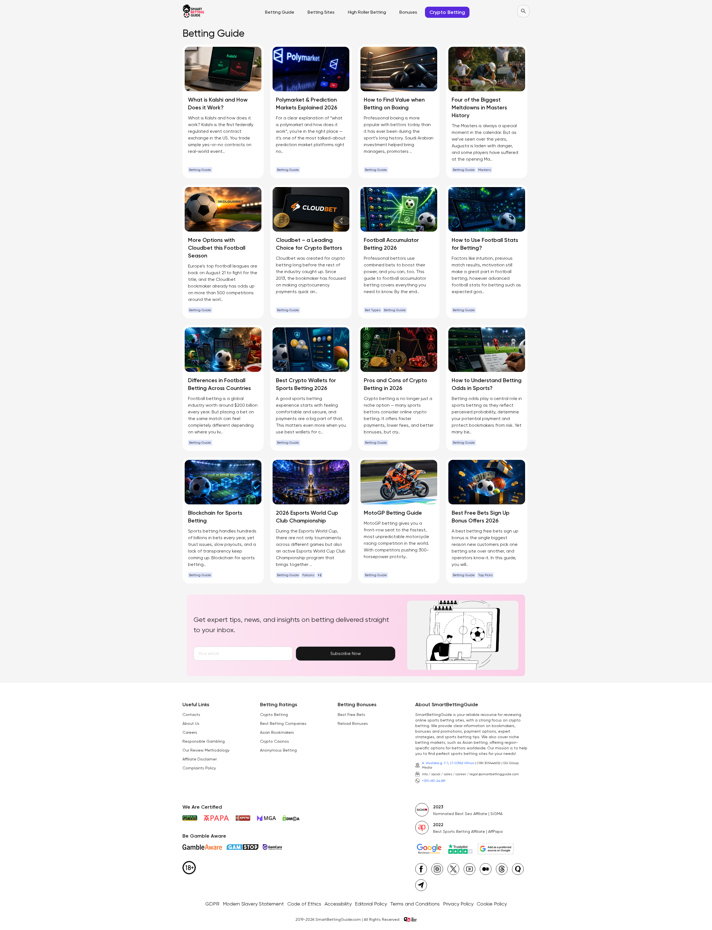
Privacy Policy (458, 904)
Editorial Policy (371, 904)
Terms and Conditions (415, 904)
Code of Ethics (304, 904)
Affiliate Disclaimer (199, 759)
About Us (190, 723)
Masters (484, 170)
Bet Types (372, 310)
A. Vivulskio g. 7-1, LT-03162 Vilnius (448, 763)
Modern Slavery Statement (253, 904)
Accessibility (338, 904)
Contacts (191, 714)
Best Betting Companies (283, 723)
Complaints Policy (199, 768)
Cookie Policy (492, 904)
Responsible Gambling (203, 741)
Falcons (308, 575)
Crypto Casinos (274, 741)
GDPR (212, 904)
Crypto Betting (274, 714)
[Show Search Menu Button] (523, 11)
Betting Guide (200, 170)
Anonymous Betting (278, 750)
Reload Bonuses (353, 723)
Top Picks (485, 575)
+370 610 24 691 (433, 781)
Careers (189, 732)
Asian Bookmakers (277, 732)
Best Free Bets (351, 714)
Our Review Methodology (205, 750)
